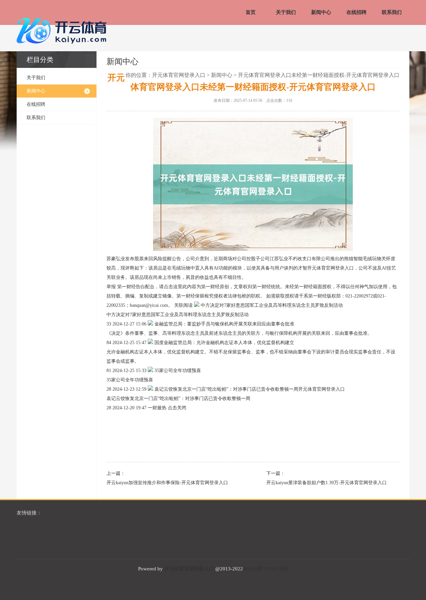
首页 (251, 12)
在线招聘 (356, 12)
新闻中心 (321, 12)
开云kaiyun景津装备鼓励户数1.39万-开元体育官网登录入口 (326, 482)
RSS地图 (253, 568)
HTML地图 (276, 568)
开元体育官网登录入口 (178, 75)
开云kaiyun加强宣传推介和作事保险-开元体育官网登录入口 (167, 482)
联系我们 (392, 12)
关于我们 (286, 12)
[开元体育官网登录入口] (63, 31)
